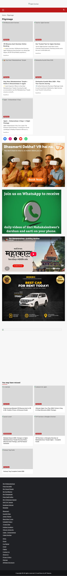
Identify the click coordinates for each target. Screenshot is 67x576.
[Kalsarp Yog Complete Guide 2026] (17, 459)
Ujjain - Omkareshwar (9, 532)
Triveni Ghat (6, 524)
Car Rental (6, 544)
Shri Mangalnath (8, 494)
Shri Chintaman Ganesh (9, 500)
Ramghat (5, 507)
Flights (5, 549)
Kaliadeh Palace (7, 522)
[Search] (64, 9)
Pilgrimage (6, 39)
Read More (6, 55)
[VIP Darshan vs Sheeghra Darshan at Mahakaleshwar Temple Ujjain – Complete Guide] (49, 425)
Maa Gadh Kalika (8, 497)
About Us (6, 554)
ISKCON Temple (8, 502)
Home (4, 15)
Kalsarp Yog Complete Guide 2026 (13, 471)
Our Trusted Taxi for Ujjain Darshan (48, 44)
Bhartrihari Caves (8, 519)
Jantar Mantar (7, 516)
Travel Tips (6, 403)
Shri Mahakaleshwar (9, 484)
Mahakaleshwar (7, 433)
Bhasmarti (6, 511)
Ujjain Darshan (7, 535)
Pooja (4, 541)
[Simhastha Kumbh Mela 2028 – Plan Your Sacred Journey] (49, 69)
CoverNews (39, 573)
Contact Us (6, 552)
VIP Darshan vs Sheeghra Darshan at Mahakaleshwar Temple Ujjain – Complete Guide (48, 439)
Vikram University (8, 530)
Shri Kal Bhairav (7, 492)
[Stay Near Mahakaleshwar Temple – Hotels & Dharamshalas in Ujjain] (17, 69)
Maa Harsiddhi (7, 486)
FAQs (4, 539)
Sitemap (5, 560)
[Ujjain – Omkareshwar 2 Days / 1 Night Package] (17, 108)
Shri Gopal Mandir (8, 489)
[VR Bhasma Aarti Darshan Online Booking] (17, 31)
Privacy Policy (7, 557)
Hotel (4, 546)
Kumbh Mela (7, 514)
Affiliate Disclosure (8, 562)
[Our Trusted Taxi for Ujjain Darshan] (49, 31)
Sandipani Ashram (8, 505)
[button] (4, 10)
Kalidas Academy (8, 527)
